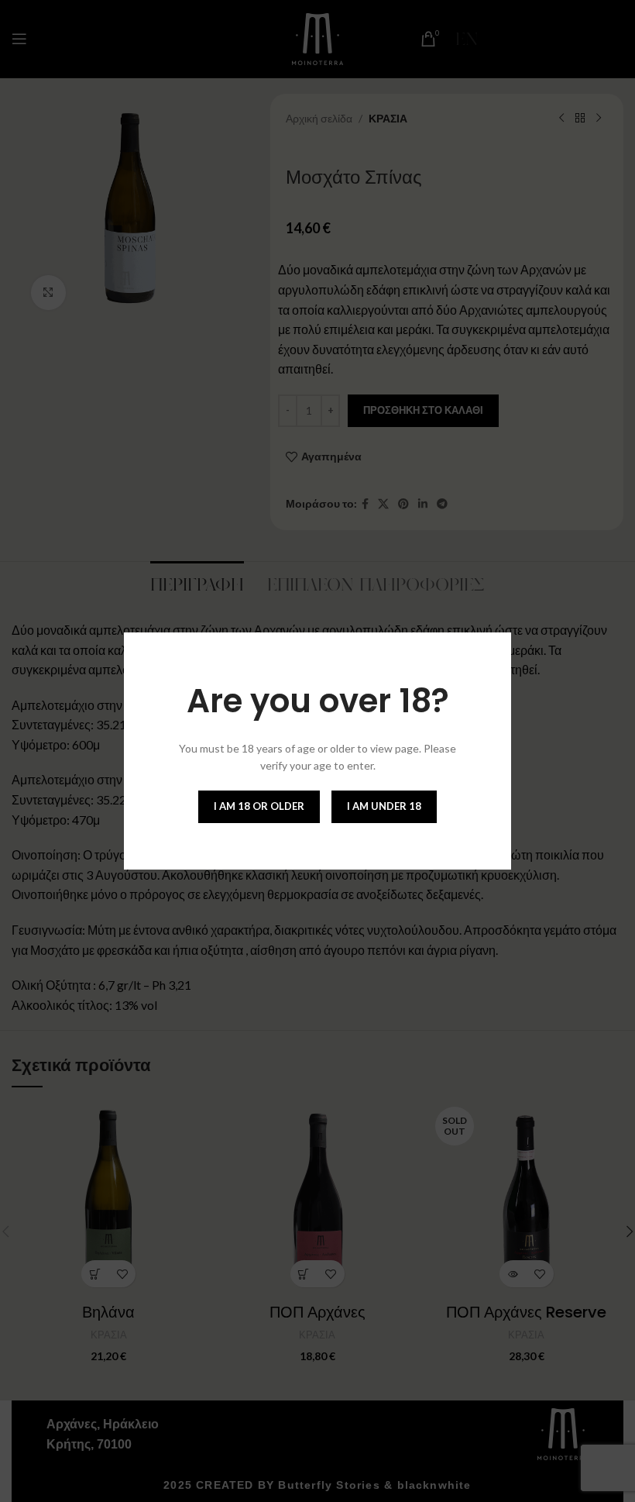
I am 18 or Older (259, 806)
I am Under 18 (384, 806)
